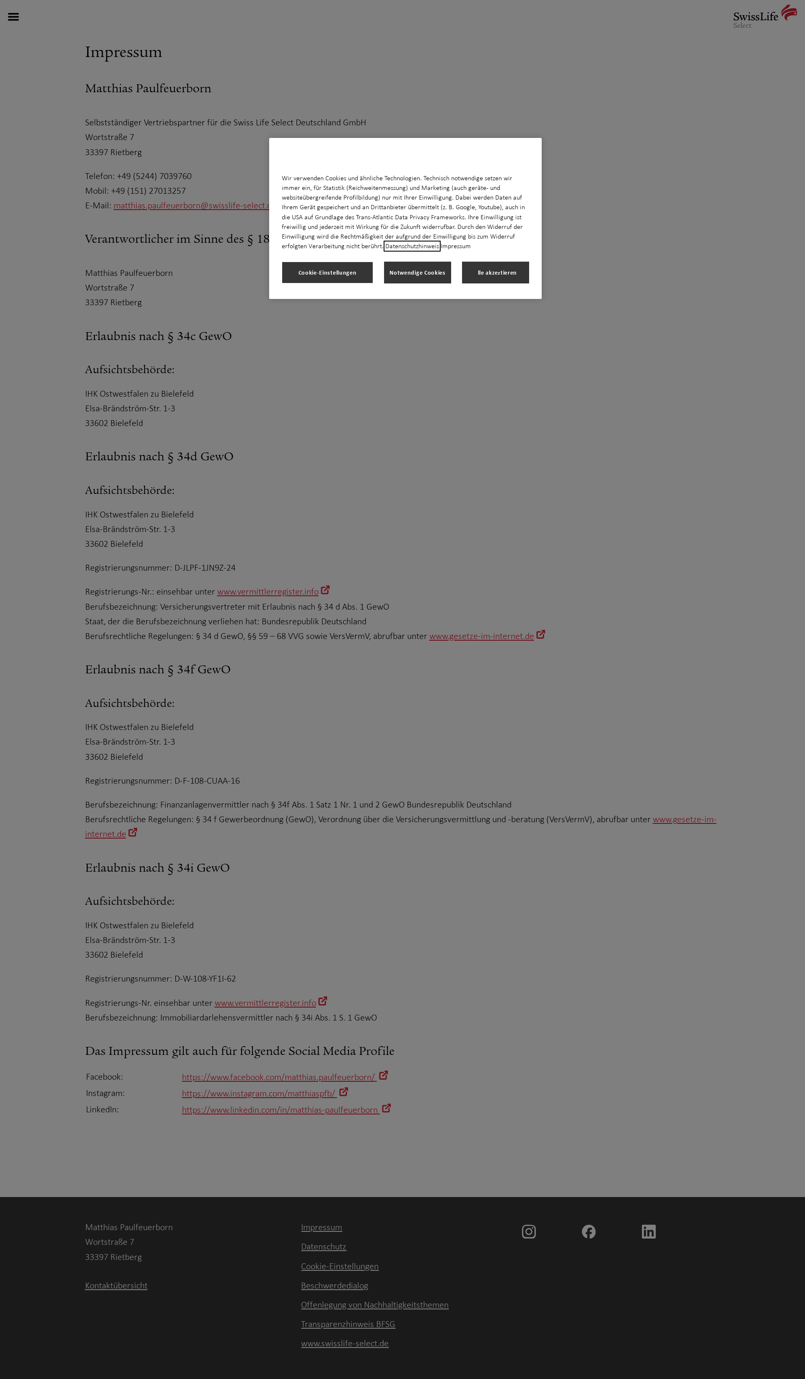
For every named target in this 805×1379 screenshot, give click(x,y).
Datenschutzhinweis (412, 246)
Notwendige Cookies (418, 272)
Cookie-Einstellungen (328, 272)
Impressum (456, 246)
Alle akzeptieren (495, 272)
